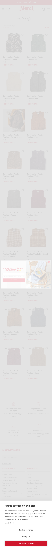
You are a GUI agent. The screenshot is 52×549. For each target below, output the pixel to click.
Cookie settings (26, 530)
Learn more (9, 523)
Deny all (26, 536)
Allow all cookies (26, 543)
